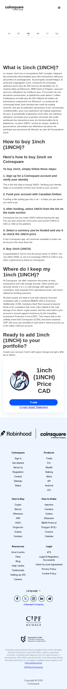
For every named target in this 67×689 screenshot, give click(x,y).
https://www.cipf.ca (33, 663)
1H (9, 34)
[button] (59, 7)
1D (18, 34)
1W (28, 34)
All (57, 34)
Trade (33, 402)
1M (38, 34)
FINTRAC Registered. (33, 667)
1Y (47, 34)
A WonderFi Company (34, 604)
